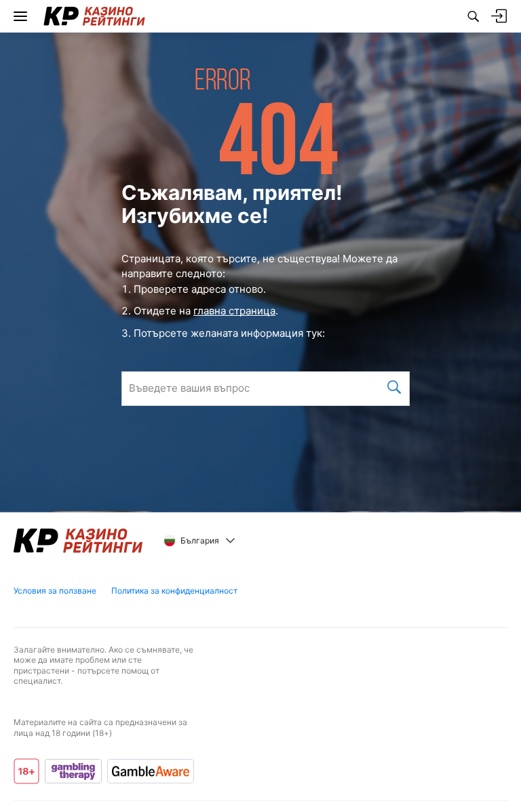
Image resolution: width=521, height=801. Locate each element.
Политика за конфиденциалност (174, 591)
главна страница (234, 310)
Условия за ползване (55, 591)
